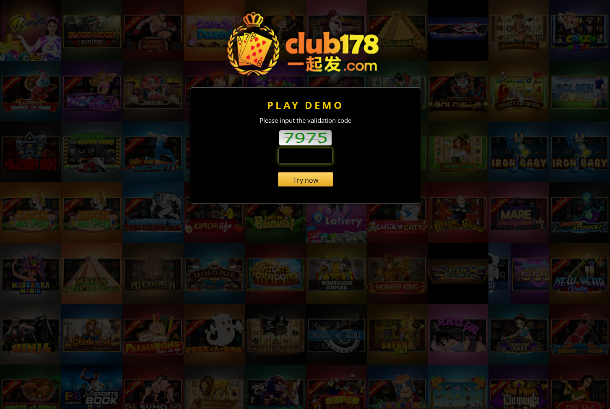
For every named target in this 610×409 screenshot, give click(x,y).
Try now (305, 180)
